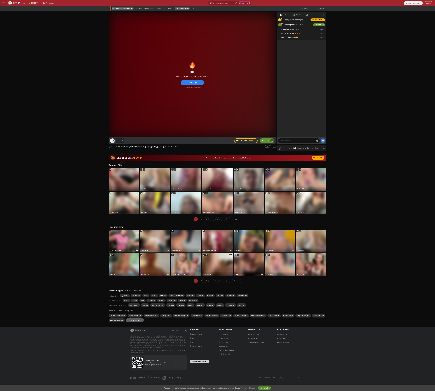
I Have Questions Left (199, 361)
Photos (161, 8)
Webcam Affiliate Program (256, 342)
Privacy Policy (223, 334)
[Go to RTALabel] (133, 378)
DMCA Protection (283, 342)
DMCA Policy (223, 342)
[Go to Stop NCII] (175, 378)
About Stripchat (197, 334)
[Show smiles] (317, 140)
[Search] (236, 3)
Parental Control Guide (226, 350)
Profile (138, 8)
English (178, 330)
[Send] (323, 140)
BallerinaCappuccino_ (119, 290)
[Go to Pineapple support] (164, 378)
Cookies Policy (224, 346)
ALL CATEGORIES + (134, 320)
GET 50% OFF (318, 158)
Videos (148, 8)
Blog (193, 338)
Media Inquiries (197, 346)
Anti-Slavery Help (225, 354)
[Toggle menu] (3, 3)
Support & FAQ (282, 334)
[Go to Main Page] (17, 3)
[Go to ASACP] (142, 378)
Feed (170, 8)
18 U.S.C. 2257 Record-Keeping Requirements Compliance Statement (281, 378)
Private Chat (317, 20)
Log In (428, 3)
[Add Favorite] (112, 140)
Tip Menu (318, 25)
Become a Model (253, 334)
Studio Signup (253, 338)
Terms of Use (223, 338)
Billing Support (282, 338)
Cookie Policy (240, 388)
